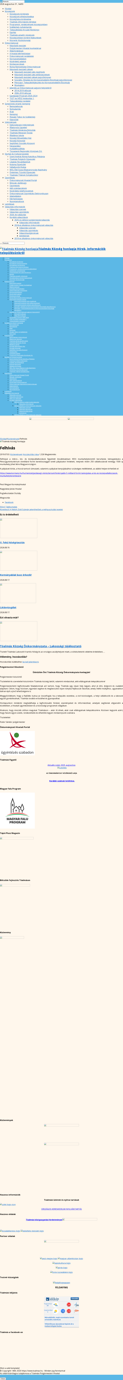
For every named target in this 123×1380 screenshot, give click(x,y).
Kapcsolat (14, 119)
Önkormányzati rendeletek (22, 56)
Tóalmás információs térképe (23, 22)
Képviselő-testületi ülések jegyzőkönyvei (32, 77)
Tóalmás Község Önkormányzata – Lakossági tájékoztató (40, 646)
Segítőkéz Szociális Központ (22, 143)
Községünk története (19, 14)
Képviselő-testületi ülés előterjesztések (32, 74)
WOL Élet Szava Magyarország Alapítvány (28, 169)
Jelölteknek (24, 235)
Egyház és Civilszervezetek (17, 154)
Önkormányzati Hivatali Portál (23, 180)
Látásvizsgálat (8, 607)
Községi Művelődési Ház (20, 138)
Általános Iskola (17, 135)
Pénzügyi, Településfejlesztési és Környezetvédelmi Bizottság (42, 82)
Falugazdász (15, 146)
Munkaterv (19, 85)
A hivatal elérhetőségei (20, 53)
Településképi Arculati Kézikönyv (24, 29)
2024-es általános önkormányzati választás (33, 225)
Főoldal (8, 8)
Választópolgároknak (29, 233)
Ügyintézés (10, 177)
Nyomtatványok (17, 201)
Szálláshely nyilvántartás (21, 27)
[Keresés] (1, 243)
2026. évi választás (18, 214)
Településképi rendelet (20, 101)
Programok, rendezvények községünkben (28, 24)
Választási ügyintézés (19, 212)
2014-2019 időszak (22, 90)
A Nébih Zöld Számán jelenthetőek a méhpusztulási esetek (31, 509)
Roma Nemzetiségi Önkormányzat (25, 66)
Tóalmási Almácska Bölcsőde (22, 130)
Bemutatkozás (16, 106)
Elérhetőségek (16, 198)
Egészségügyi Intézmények (22, 125)
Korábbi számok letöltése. (62, 781)
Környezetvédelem (18, 59)
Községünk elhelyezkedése (22, 16)
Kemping (14, 114)
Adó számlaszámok (18, 188)
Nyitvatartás (15, 109)
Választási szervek (18, 209)
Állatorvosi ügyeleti (18, 127)
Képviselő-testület (18, 45)
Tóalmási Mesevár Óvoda (21, 132)
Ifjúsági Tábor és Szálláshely (22, 117)
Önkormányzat (11, 43)
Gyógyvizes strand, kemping (17, 103)
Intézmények (10, 122)
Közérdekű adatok (18, 61)
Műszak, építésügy (18, 183)
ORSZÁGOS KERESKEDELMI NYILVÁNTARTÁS (61, 1209)
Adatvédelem (15, 196)
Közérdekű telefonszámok (21, 191)
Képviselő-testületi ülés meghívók (29, 72)
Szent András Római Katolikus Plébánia (27, 156)
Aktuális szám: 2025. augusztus (61, 765)
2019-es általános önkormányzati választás (33, 238)
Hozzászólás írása (31, 454)
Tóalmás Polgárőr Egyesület (22, 159)
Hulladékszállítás (17, 148)
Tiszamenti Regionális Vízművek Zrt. (26, 151)
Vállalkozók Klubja (18, 167)
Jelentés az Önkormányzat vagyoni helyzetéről (30, 88)
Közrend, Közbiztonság (20, 40)
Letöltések (9, 204)
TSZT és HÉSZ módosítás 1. (22, 98)
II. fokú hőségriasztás (12, 542)
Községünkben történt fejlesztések (25, 37)
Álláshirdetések (16, 51)
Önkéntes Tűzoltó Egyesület (22, 172)
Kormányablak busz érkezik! (16, 574)
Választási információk (15, 206)
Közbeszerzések (17, 64)
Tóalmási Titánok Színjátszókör (24, 175)
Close (3, 1379)
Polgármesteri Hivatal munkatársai (25, 48)
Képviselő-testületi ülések (21, 69)
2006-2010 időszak (22, 93)
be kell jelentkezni (30, 662)
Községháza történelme (20, 19)
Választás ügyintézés (28, 230)
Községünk (10, 11)
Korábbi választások (19, 217)
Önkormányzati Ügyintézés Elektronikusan (29, 193)
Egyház (13, 32)
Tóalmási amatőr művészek (22, 35)
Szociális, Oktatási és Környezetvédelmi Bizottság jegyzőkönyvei (43, 80)
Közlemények (13, 438)
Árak (12, 111)
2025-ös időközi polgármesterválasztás (32, 220)
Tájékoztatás (8, 507)
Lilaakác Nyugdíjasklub (20, 162)
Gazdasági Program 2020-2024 (23, 95)
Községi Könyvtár (17, 140)
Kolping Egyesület (18, 164)
